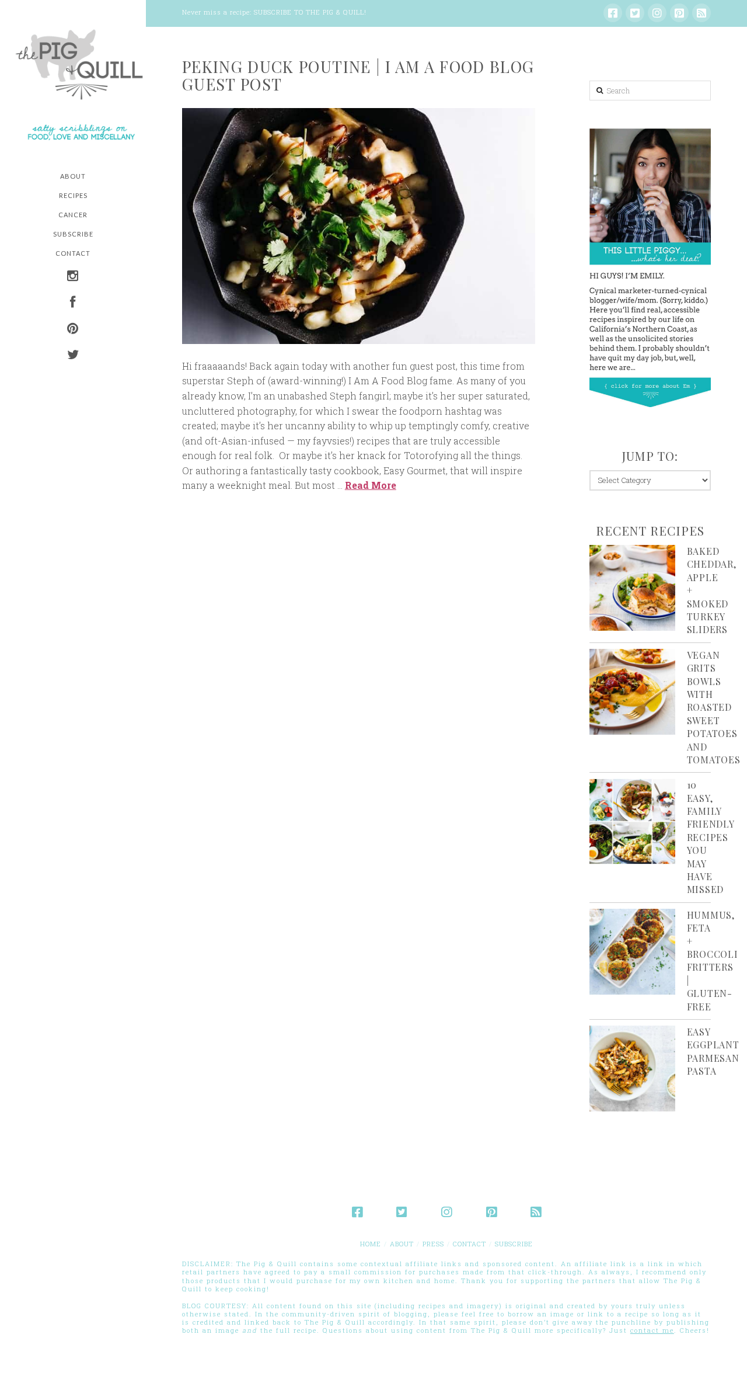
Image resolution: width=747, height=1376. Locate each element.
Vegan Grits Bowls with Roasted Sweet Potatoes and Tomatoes (714, 707)
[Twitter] (635, 13)
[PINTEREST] (73, 330)
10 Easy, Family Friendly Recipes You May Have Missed (710, 837)
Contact (469, 1243)
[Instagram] (657, 13)
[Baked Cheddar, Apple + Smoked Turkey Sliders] (632, 588)
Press (433, 1243)
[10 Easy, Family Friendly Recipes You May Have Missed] (632, 821)
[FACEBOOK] (73, 303)
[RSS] (701, 13)
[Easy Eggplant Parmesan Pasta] (632, 1068)
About (402, 1243)
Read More (370, 485)
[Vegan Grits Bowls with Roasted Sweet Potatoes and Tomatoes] (632, 692)
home (370, 1243)
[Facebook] (612, 13)
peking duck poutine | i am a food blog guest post (358, 75)
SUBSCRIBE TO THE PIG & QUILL (309, 12)
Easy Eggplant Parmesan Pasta (713, 1051)
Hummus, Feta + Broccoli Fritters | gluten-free (712, 961)
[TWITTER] (73, 356)
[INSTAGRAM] (73, 277)
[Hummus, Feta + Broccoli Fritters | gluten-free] (632, 952)
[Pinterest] (679, 13)
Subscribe (514, 1243)
